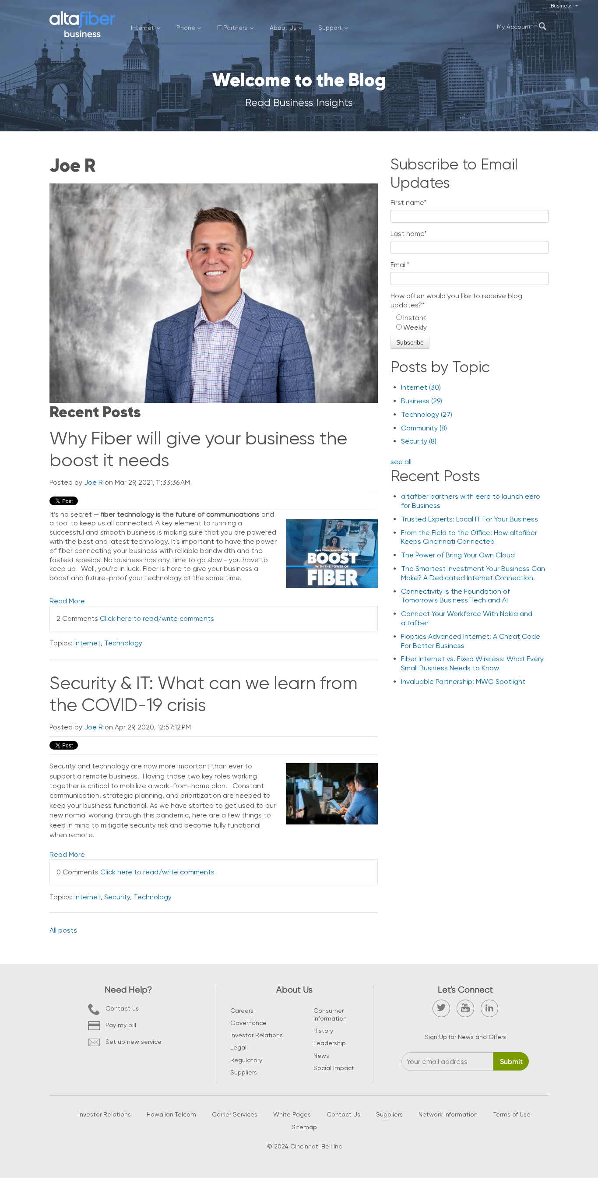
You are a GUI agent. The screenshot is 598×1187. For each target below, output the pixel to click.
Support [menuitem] (330, 27)
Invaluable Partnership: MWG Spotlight (463, 681)
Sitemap (304, 1127)
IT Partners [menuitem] (232, 27)
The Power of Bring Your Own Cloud (458, 555)
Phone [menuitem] (185, 27)
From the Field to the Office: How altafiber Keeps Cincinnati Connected (469, 537)
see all (401, 462)
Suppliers (243, 1072)
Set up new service (134, 1041)
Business (421, 401)
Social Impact (333, 1067)
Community (424, 428)
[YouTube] (465, 1008)
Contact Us (343, 1114)
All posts (63, 930)
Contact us (122, 1008)
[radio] (469, 318)
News (321, 1055)
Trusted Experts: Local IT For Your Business (469, 519)
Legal (238, 1047)
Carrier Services (234, 1114)
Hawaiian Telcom (171, 1114)
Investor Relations (256, 1035)
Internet (87, 643)
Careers (241, 1010)
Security (117, 897)
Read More (67, 601)
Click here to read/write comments (157, 618)
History (323, 1030)
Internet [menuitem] (142, 27)
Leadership (329, 1042)
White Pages (292, 1114)
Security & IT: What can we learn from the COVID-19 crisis (203, 694)
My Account (514, 26)
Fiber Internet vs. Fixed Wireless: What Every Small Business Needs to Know (472, 663)
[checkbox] (469, 323)
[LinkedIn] (489, 1008)
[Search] (542, 26)
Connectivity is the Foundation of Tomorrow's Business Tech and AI (455, 596)
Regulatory (246, 1060)
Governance (248, 1022)
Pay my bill (121, 1024)
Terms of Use (512, 1114)
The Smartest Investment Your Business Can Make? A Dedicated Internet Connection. (473, 573)
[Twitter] (441, 1008)
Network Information (448, 1114)
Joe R (93, 482)
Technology (123, 643)
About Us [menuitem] (283, 27)
